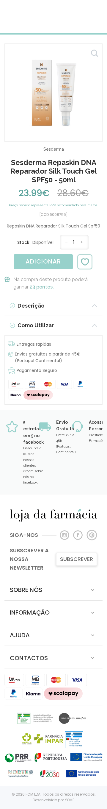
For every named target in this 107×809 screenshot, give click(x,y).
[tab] (53, 589)
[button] (53, 589)
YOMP (69, 799)
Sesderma (53, 149)
